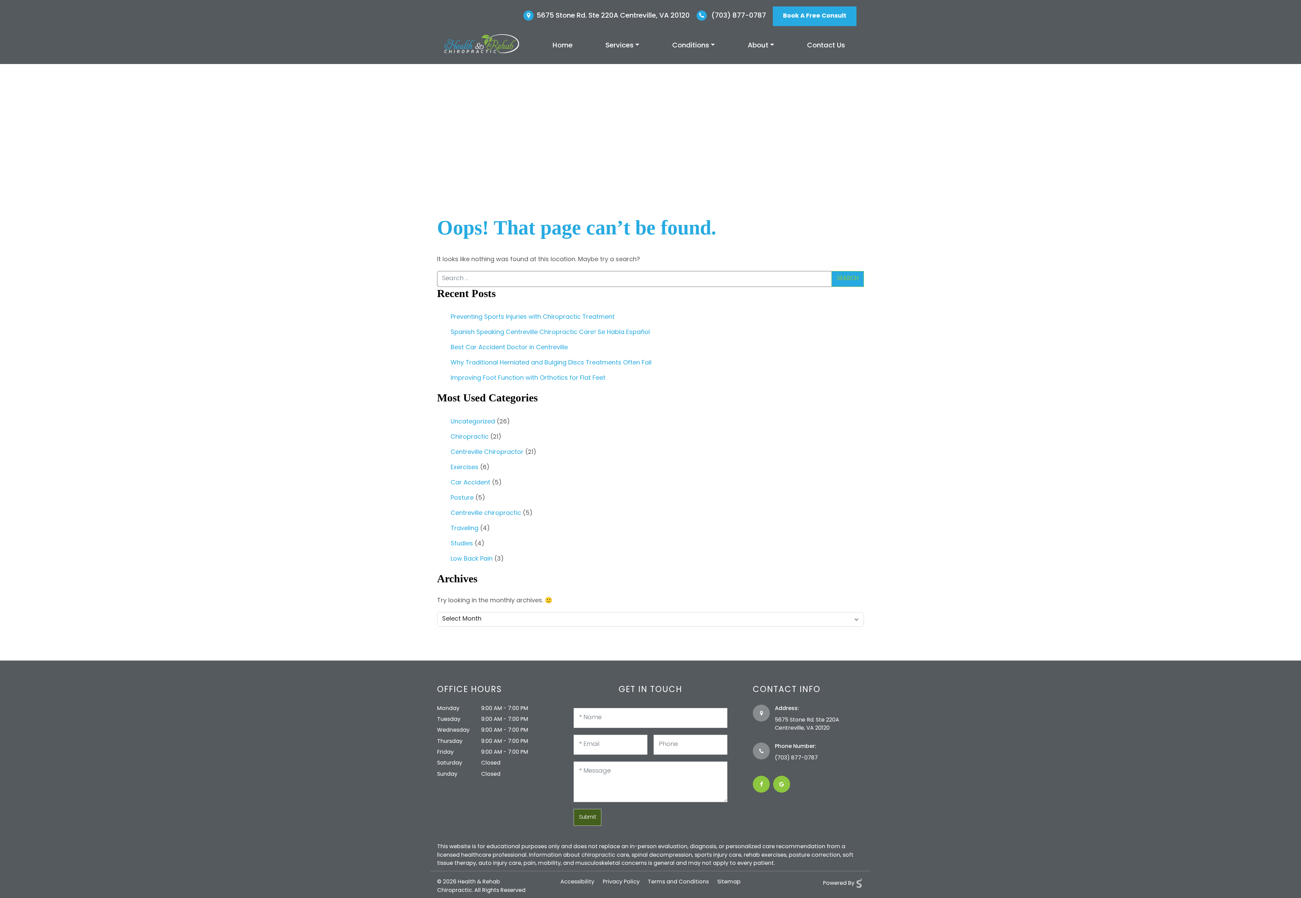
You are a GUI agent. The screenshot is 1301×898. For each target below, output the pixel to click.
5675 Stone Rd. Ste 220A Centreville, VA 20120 (613, 16)
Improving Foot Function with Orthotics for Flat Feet (528, 378)
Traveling (464, 529)
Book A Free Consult (814, 16)
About (758, 45)
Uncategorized (473, 422)
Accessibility (577, 882)
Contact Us (826, 45)
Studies (462, 544)
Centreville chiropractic (486, 513)
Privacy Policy (621, 882)
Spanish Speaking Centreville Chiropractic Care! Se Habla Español (550, 333)
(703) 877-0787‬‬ (796, 758)
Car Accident (470, 483)
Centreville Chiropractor (487, 453)
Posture (462, 498)
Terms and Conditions (678, 882)
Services (619, 45)
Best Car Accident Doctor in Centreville (509, 348)
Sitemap (729, 882)
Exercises (464, 468)
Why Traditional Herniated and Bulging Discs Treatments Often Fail (551, 363)
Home (563, 45)
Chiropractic (470, 437)
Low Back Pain (472, 559)
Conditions (690, 45)
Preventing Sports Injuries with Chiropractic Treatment (533, 317)
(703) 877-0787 (738, 16)
